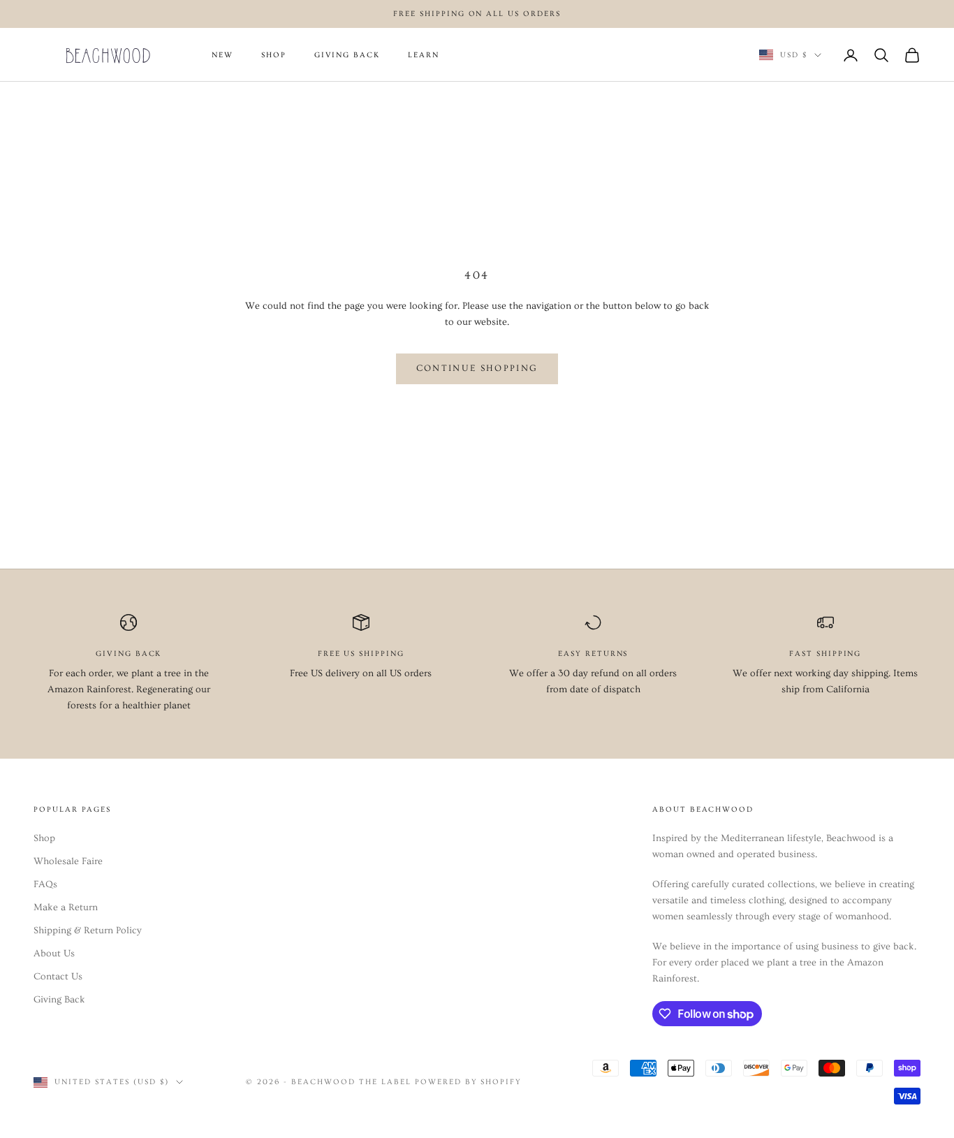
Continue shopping (477, 368)
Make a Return (66, 907)
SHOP (273, 55)
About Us (54, 953)
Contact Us (58, 976)
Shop (44, 838)
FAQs (45, 884)
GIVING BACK (347, 55)
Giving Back (59, 999)
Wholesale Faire (68, 861)
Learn (423, 55)
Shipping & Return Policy (88, 930)
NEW (222, 55)
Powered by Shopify (468, 1081)
